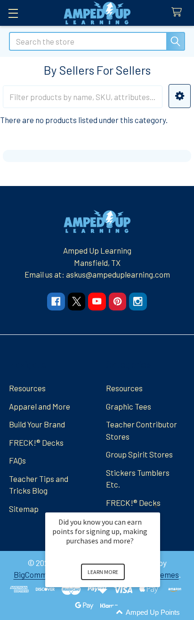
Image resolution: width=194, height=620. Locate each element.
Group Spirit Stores (139, 454)
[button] (180, 96)
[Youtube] (96, 301)
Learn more (103, 571)
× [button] (156, 506)
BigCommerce (38, 574)
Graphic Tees (128, 406)
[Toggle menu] (13, 13)
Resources (27, 388)
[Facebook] (56, 301)
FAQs (17, 460)
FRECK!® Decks (36, 442)
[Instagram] (137, 301)
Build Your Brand (37, 424)
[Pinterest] (117, 301)
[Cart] (179, 12)
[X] (76, 301)
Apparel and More (39, 406)
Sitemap (24, 508)
